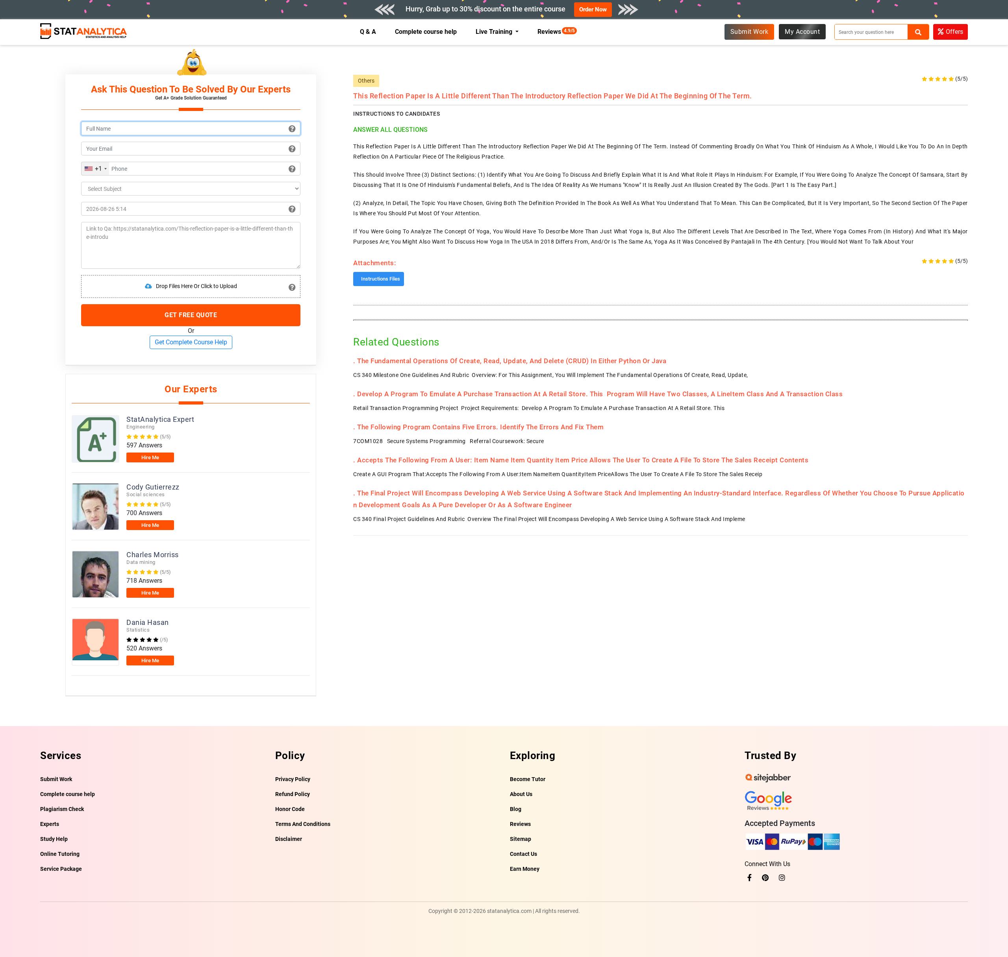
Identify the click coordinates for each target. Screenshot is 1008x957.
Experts (49, 824)
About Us (521, 794)
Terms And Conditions (302, 824)
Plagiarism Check (62, 809)
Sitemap (520, 839)
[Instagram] (782, 878)
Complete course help (426, 31)
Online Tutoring (60, 854)
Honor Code (290, 809)
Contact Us (523, 854)
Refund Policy (292, 794)
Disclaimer (288, 839)
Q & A (368, 31)
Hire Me (150, 457)
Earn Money (524, 869)
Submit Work (749, 31)
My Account (802, 31)
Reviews (551, 31)
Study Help (54, 839)
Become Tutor (527, 779)
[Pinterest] (765, 878)
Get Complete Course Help (191, 342)
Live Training (495, 31)
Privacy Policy (292, 779)
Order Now (593, 9)
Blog (515, 809)
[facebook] (749, 878)
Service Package (61, 869)
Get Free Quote (191, 315)
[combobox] (95, 168)
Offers (954, 31)
